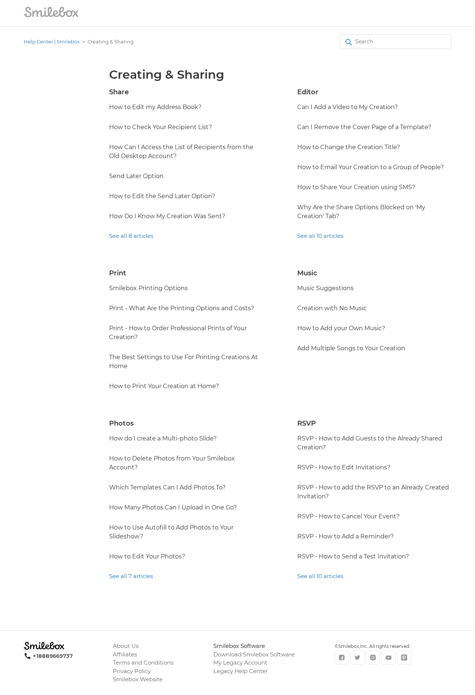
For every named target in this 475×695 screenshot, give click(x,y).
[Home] (51, 16)
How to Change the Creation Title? (348, 147)
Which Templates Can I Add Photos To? (167, 487)
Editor (307, 92)
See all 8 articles (131, 235)
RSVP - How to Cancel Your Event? (348, 516)
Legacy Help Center (240, 671)
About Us (125, 645)
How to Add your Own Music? (341, 328)
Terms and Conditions (143, 662)
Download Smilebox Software (254, 654)
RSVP (306, 423)
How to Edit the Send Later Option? (162, 196)
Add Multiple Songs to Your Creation (351, 348)
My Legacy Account (240, 662)
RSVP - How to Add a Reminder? (345, 536)
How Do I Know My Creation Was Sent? (167, 216)
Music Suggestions (325, 288)
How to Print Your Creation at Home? (164, 386)
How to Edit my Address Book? (155, 107)
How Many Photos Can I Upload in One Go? (173, 507)
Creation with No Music (332, 308)
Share (119, 92)
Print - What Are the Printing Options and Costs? (181, 308)
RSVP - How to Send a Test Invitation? (353, 556)
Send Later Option (136, 176)
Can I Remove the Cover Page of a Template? (364, 127)
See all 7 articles (131, 576)
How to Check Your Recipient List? (160, 127)
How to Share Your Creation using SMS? (356, 187)
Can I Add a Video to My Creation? (347, 107)
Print (117, 273)
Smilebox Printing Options (148, 288)
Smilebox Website (138, 679)
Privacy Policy (132, 671)
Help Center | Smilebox (52, 42)
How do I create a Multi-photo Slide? (163, 438)
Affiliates (125, 654)
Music (307, 273)
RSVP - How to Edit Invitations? (343, 467)
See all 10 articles (320, 235)
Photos (121, 423)
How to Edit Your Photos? (147, 556)
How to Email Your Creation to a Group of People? (370, 167)
